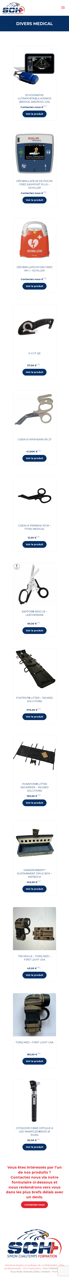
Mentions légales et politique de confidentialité (31, 1265)
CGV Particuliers (32, 1268)
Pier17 (55, 1271)
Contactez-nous (34, 1204)
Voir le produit (34, 113)
